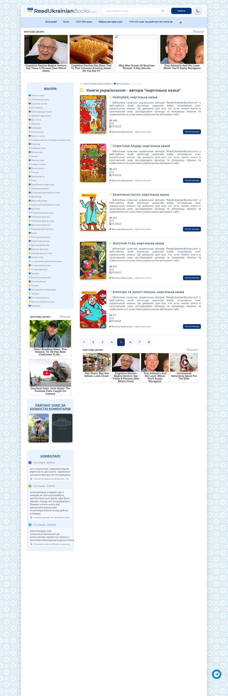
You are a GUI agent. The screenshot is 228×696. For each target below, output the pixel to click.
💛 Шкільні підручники (39, 115)
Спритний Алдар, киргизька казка (141, 146)
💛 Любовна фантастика (41, 221)
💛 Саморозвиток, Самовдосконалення (49, 140)
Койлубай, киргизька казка (135, 97)
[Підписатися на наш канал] (181, 22)
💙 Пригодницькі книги (40, 111)
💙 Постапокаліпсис (39, 297)
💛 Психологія (35, 132)
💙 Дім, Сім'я (34, 120)
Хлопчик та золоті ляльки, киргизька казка (148, 292)
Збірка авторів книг (110, 21)
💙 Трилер (33, 273)
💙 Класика (34, 144)
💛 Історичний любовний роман (45, 261)
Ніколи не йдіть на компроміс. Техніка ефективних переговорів (52, 479)
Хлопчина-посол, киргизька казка (141, 194)
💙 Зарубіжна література (41, 184)
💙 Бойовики (35, 128)
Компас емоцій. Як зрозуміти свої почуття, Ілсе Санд (52, 518)
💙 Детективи (35, 152)
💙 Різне (32, 233)
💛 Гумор (33, 156)
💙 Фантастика (36, 160)
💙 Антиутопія (35, 257)
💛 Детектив (34, 196)
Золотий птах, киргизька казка (138, 243)
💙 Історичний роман (39, 265)
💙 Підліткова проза (38, 241)
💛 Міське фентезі (37, 269)
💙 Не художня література (42, 289)
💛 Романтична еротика (41, 213)
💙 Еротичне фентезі (39, 225)
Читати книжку (192, 131)
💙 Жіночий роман (37, 200)
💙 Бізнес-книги (36, 136)
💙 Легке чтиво (36, 95)
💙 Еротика (34, 208)
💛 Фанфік (33, 293)
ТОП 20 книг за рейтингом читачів (150, 21)
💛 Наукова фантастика (40, 229)
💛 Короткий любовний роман (44, 204)
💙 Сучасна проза (37, 103)
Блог (66, 21)
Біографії (51, 21)
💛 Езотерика (35, 107)
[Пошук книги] (163, 11)
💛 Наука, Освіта (37, 164)
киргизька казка (143, 131)
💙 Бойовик (34, 306)
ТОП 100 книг (84, 21)
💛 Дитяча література (39, 277)
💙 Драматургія (36, 176)
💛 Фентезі (34, 124)
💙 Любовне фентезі (39, 217)
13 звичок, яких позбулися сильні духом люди (52, 544)
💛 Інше (32, 180)
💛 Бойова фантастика (40, 253)
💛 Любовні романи (38, 99)
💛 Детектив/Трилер (39, 245)
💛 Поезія (33, 172)
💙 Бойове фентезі (38, 249)
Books (65, 11)
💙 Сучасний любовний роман (44, 192)
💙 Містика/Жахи (37, 281)
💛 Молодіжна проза (39, 237)
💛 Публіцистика (37, 148)
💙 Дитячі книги (36, 168)
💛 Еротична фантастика (41, 301)
